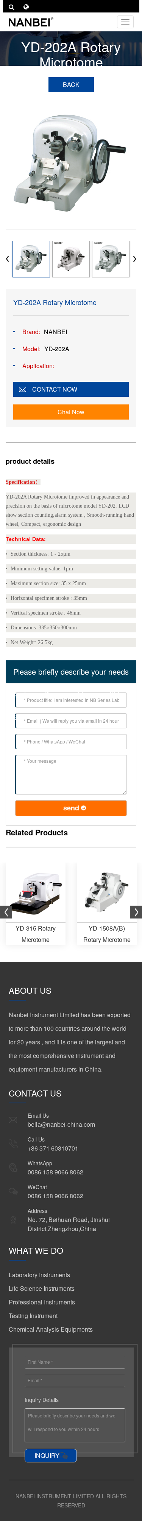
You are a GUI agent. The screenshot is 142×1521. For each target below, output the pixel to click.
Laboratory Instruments (39, 1274)
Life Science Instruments (42, 1288)
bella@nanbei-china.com (61, 1124)
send (71, 808)
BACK (71, 84)
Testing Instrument (33, 1315)
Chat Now (71, 411)
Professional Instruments (42, 1302)
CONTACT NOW (54, 389)
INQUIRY (46, 1455)
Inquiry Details (42, 1399)
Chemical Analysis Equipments (51, 1329)
